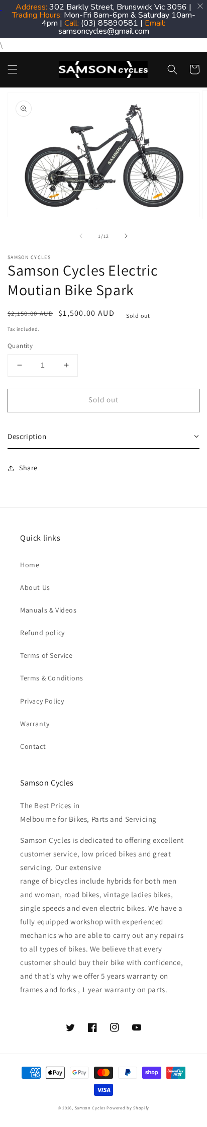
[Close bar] (200, 6)
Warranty (35, 723)
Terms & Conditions (51, 677)
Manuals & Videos (48, 610)
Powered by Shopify (128, 1107)
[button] (13, 69)
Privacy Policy (42, 701)
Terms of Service (46, 655)
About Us (35, 587)
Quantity (20, 345)
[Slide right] (126, 236)
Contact (33, 746)
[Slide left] (81, 236)
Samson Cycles (90, 1107)
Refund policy (42, 632)
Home (29, 564)
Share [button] (28, 467)
